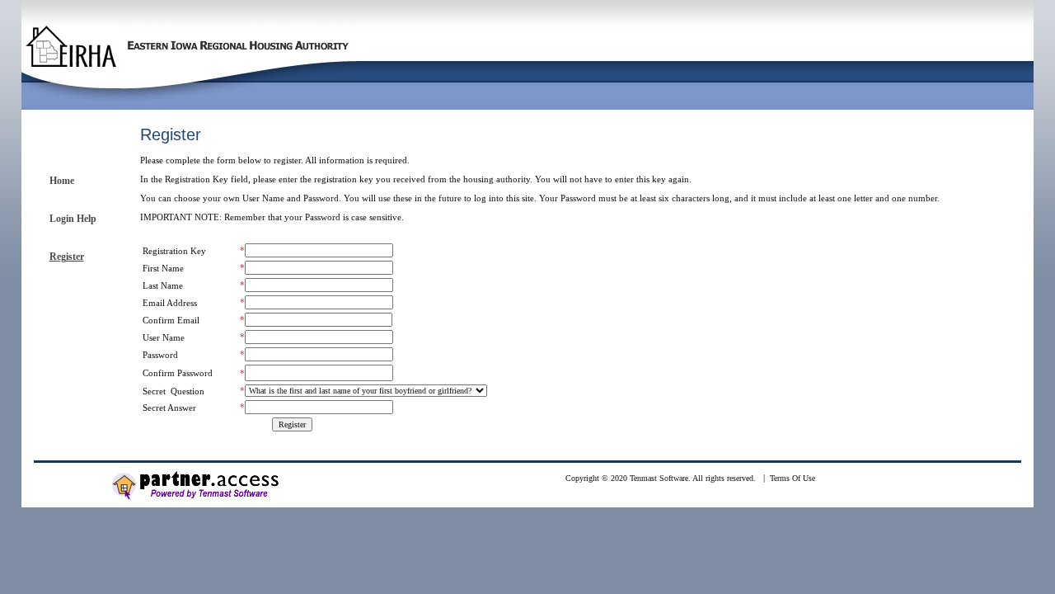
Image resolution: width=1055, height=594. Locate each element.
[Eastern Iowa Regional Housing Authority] (188, 79)
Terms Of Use (792, 478)
